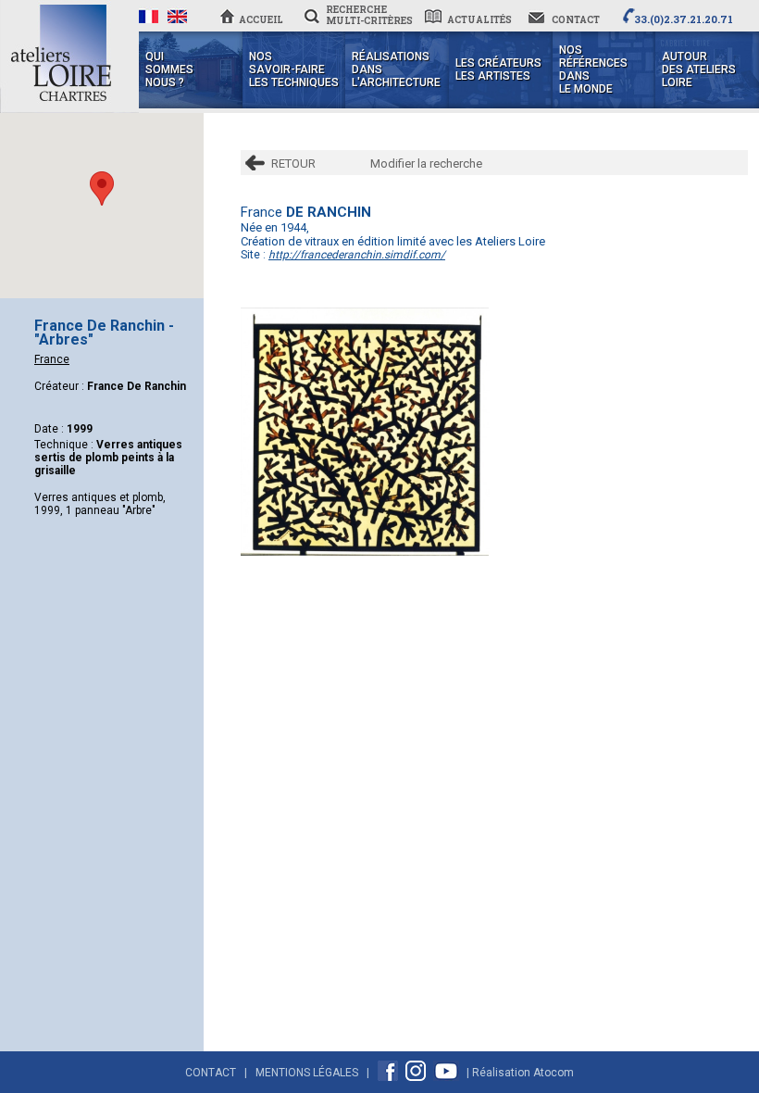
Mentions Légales (306, 1072)
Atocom (553, 1072)
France (51, 359)
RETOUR (293, 163)
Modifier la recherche (426, 163)
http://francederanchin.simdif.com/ (356, 254)
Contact (210, 1072)
